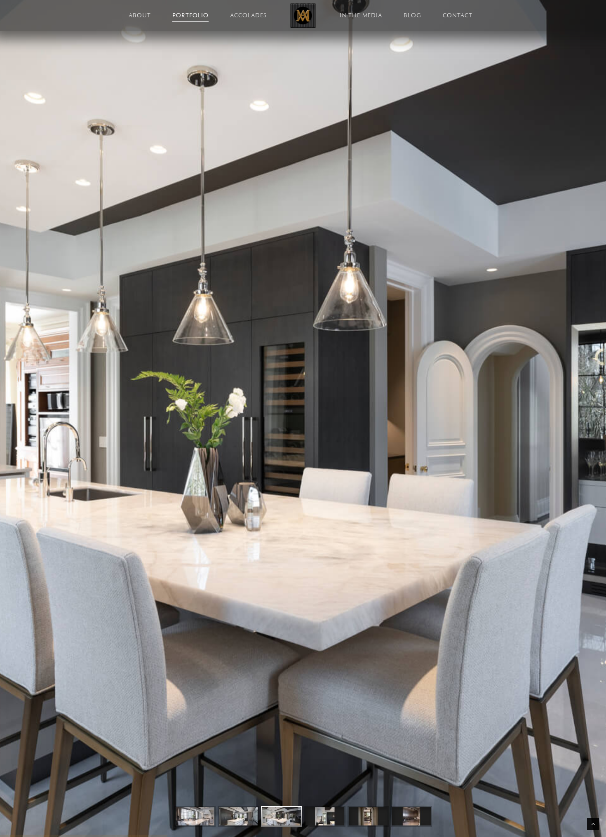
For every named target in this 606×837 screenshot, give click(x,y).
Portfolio (190, 15)
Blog (412, 15)
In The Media (361, 15)
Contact (457, 15)
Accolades (248, 15)
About (140, 15)
